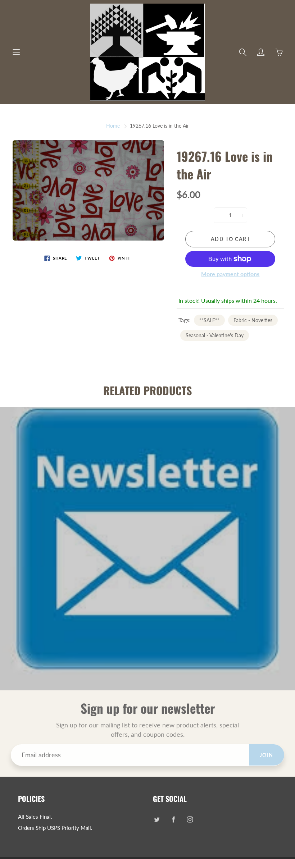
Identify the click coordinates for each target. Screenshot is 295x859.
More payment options (230, 273)
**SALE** (209, 320)
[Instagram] (189, 819)
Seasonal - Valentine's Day (215, 335)
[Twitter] (156, 819)
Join (266, 755)
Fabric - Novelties (252, 320)
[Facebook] (173, 819)
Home (113, 126)
